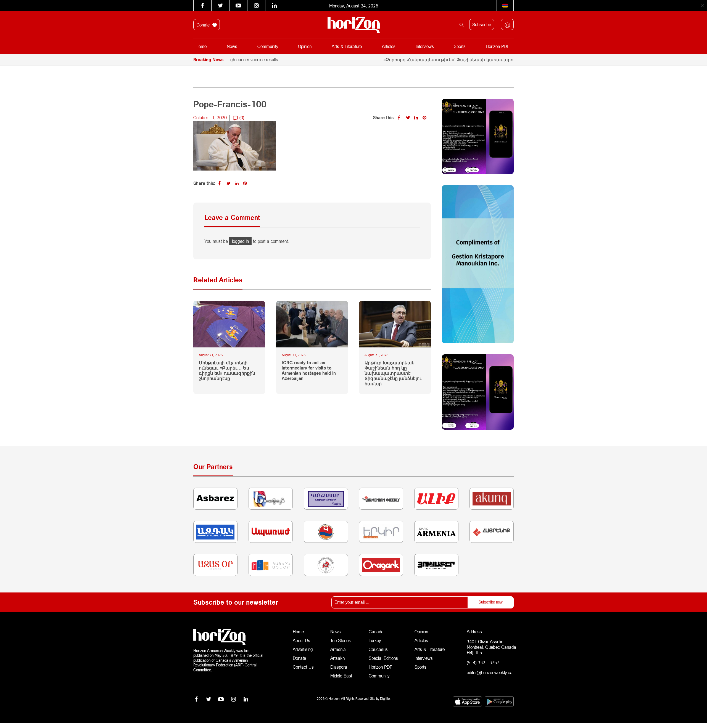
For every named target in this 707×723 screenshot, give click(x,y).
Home (201, 46)
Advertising (303, 649)
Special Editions (383, 658)
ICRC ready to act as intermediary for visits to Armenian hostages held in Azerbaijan (309, 370)
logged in (240, 241)
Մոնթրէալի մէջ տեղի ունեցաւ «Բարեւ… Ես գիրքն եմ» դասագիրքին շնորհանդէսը (227, 370)
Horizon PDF (497, 46)
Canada (376, 631)
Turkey (375, 640)
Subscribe (481, 24)
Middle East (341, 675)
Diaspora (338, 666)
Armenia (338, 649)
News (232, 46)
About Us (301, 640)
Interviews (425, 46)
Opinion (305, 46)
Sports (460, 46)
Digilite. (385, 699)
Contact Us (303, 666)
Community (267, 46)
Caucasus (378, 649)
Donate (203, 24)
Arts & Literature (347, 46)
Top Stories (340, 640)
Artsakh (337, 658)
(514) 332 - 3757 (483, 662)
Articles (388, 46)
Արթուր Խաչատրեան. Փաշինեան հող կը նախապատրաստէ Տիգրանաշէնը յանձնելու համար (393, 373)
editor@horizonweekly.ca (490, 672)
